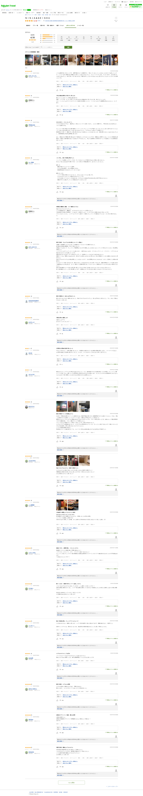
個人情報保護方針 (39, 792)
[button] (29, 60)
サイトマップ (117, 1)
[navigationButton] (115, 59)
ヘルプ (105, 1)
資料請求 (65, 792)
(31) (50, 25)
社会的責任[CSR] (48, 792)
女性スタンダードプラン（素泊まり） (70, 84)
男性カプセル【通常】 (67, 148)
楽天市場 (131, 1)
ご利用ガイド (110, 1)
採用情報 (56, 792)
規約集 (60, 792)
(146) (70, 25)
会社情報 (31, 792)
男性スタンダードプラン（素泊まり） (70, 147)
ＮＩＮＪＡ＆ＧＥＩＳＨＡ (37, 18)
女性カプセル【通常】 (67, 86)
